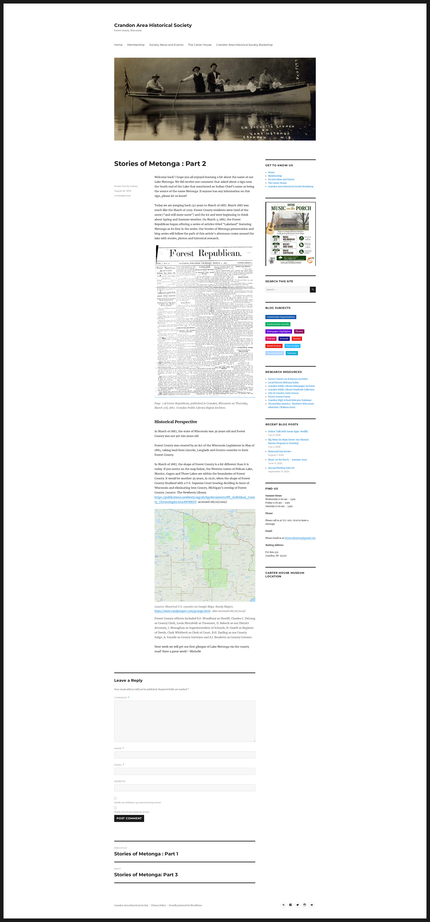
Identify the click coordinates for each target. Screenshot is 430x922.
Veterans (292, 353)
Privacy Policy (158, 905)
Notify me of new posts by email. (131, 812)
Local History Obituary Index (283, 382)
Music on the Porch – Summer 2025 (287, 459)
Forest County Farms (279, 396)
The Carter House (200, 44)
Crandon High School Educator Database (289, 400)
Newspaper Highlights (279, 331)
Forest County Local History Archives (288, 379)
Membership (136, 44)
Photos (299, 331)
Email (119, 764)
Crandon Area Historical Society (153, 25)
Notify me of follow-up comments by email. (137, 802)
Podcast (271, 338)
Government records (278, 324)
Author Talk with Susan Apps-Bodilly (288, 431)
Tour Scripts (292, 345)
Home (118, 44)
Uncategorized (122, 195)
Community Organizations (281, 317)
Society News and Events (166, 44)
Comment (122, 697)
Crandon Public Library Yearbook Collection (291, 389)
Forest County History (126, 186)
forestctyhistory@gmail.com (300, 538)
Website (120, 781)
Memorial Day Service (279, 451)
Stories (297, 338)
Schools (284, 338)
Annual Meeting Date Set (281, 468)
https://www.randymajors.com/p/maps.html (182, 611)
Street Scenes (274, 345)
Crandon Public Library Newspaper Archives (291, 386)
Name (119, 748)
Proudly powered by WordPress (185, 905)
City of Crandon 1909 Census (283, 393)
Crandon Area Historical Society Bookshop (244, 44)
